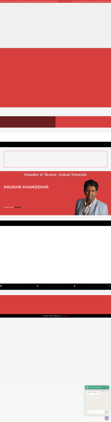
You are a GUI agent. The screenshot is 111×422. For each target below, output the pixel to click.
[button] (2, 286)
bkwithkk (17, 207)
